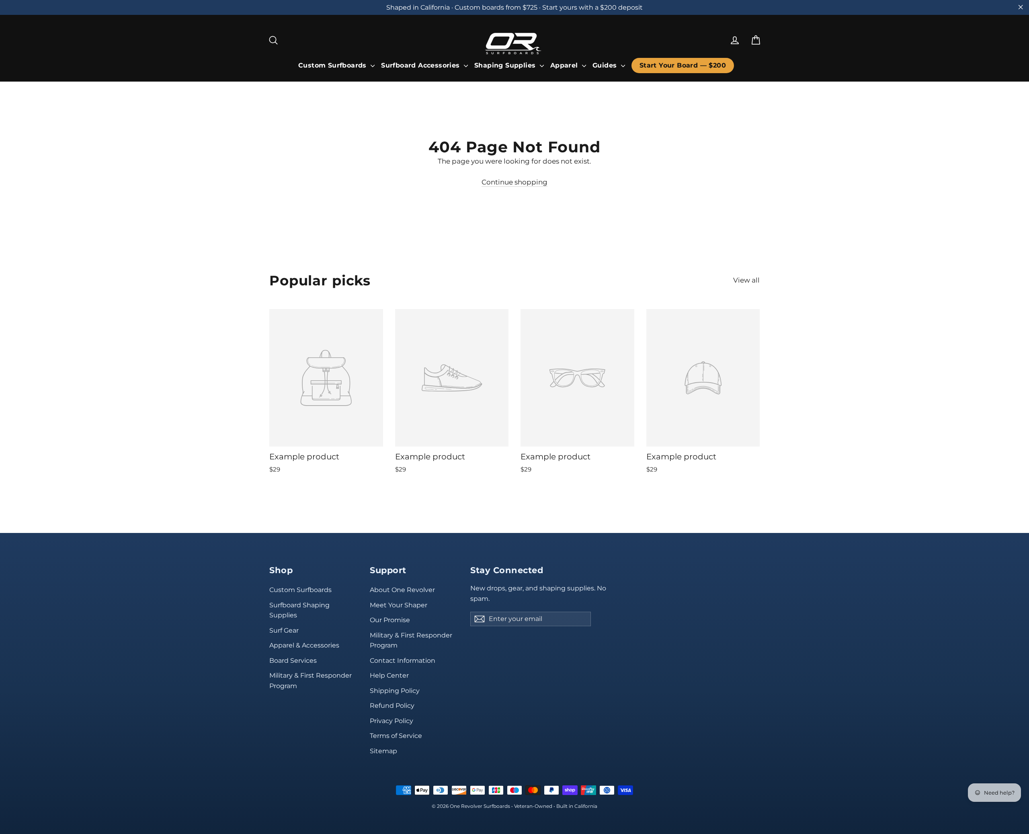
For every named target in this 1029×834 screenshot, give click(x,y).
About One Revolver (402, 590)
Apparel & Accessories (304, 645)
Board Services (293, 660)
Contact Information (402, 660)
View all (746, 280)
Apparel (565, 65)
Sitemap (383, 751)
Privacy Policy (391, 721)
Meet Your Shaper (398, 605)
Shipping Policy (395, 691)
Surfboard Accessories (421, 65)
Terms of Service (396, 736)
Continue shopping (514, 182)
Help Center (389, 675)
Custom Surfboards (333, 65)
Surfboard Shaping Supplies (299, 610)
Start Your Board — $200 (683, 65)
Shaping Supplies (506, 65)
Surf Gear (284, 630)
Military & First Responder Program (310, 680)
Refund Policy (392, 705)
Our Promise (390, 620)
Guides (605, 65)
